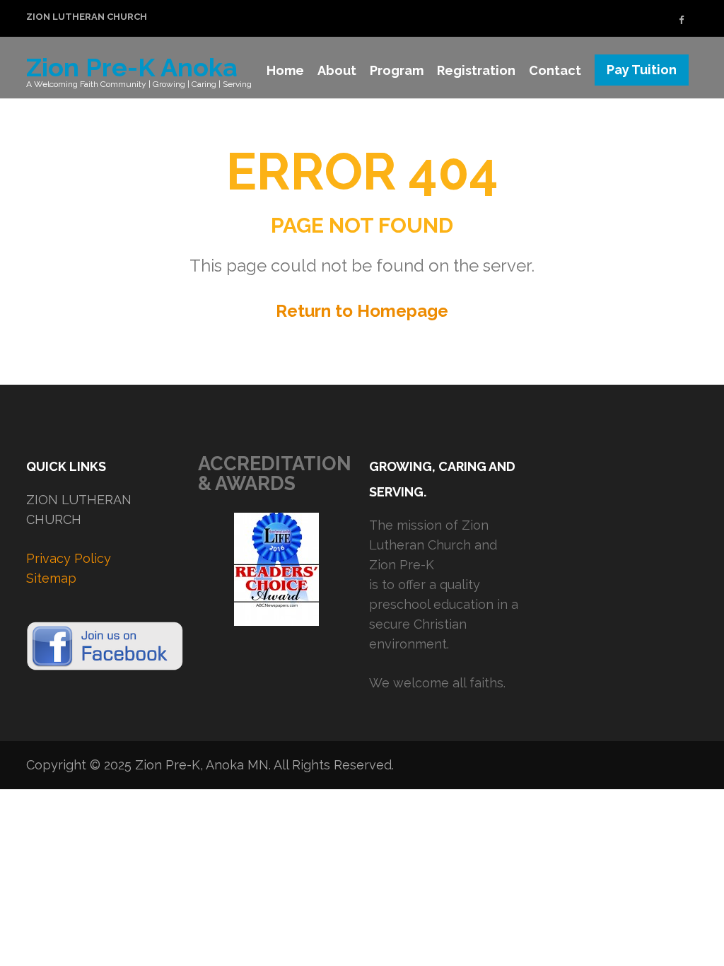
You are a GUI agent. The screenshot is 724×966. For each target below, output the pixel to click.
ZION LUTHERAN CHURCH (86, 16)
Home (285, 70)
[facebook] (681, 20)
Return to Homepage (362, 311)
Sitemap (51, 578)
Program (397, 70)
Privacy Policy (68, 558)
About (336, 70)
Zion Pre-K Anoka (132, 67)
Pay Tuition (642, 69)
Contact (555, 70)
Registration (476, 70)
